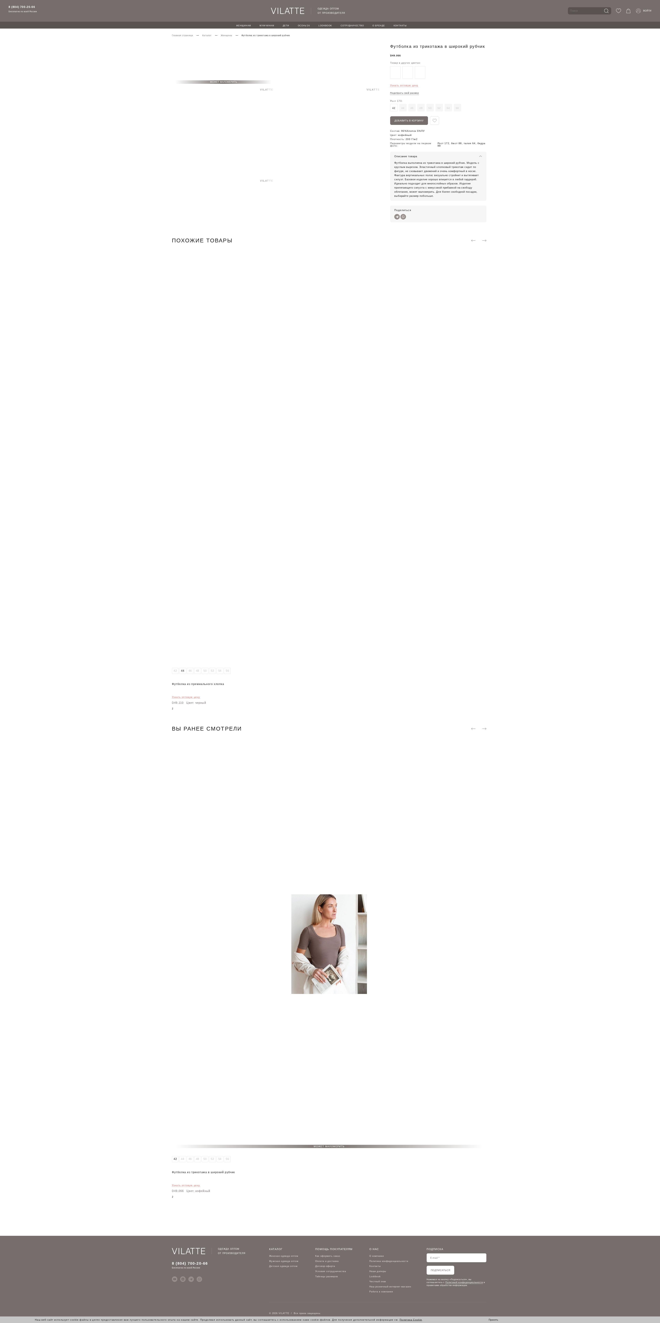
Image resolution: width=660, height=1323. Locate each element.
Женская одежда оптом (283, 1256)
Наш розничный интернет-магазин (390, 1286)
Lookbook (325, 25)
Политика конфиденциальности (388, 1261)
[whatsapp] (199, 1279)
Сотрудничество (352, 25)
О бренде (378, 25)
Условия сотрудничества (330, 1271)
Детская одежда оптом (283, 1266)
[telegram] (191, 1279)
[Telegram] (397, 216)
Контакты (400, 25)
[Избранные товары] (618, 11)
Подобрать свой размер (404, 93)
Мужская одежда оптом (283, 1261)
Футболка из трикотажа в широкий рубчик (203, 1172)
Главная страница (182, 35)
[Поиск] (606, 11)
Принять (493, 1320)
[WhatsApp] (403, 216)
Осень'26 (304, 25)
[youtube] (174, 1279)
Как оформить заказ (327, 1256)
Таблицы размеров (326, 1276)
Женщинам (243, 25)
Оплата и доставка (327, 1261)
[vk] (183, 1279)
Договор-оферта (325, 1266)
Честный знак (377, 1281)
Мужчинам (267, 25)
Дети (286, 25)
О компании (376, 1256)
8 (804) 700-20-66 (22, 7)
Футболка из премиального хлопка (198, 684)
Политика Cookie (411, 1319)
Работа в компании (381, 1291)
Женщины (226, 35)
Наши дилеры (377, 1271)
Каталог (206, 35)
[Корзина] (628, 11)
